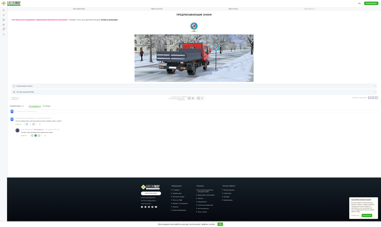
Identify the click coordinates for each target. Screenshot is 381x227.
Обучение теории (178, 196)
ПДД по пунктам (156, 9)
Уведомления (202, 202)
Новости (200, 198)
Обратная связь (151, 193)
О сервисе (176, 190)
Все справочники (79, 9)
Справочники (177, 193)
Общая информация (179, 210)
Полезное (200, 186)
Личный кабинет (371, 3)
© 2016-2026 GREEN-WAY (148, 197)
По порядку (47, 106)
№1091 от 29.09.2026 (109, 20)
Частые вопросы (203, 208)
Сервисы (175, 207)
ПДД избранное (309, 9)
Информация (177, 186)
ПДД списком (233, 9)
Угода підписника (146, 203)
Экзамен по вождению (180, 203)
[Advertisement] (194, 158)
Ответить (18, 124)
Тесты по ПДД (177, 200)
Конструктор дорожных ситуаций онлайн (205, 190)
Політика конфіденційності (148, 200)
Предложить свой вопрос (206, 195)
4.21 (98, 20)
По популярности (35, 106)
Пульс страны (202, 212)
